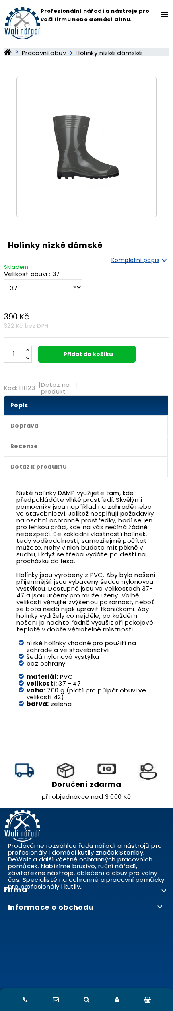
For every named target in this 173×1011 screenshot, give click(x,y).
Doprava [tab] (24, 426)
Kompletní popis (140, 260)
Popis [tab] (19, 405)
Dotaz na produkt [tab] (55, 388)
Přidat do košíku (87, 354)
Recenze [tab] (24, 446)
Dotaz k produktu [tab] (38, 467)
